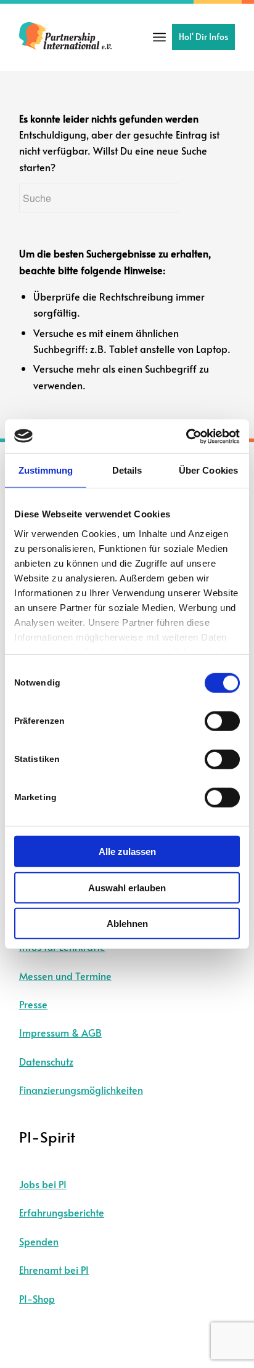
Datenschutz (46, 1061)
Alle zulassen (127, 851)
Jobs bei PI (43, 1184)
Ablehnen (127, 923)
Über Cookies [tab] (208, 470)
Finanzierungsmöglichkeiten (81, 1089)
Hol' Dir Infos (203, 36)
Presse (33, 1004)
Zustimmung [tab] (45, 470)
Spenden (39, 1241)
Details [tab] (127, 470)
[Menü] (159, 37)
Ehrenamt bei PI (54, 1269)
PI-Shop (37, 1298)
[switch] (222, 721)
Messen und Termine (65, 975)
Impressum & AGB (60, 1032)
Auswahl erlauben (127, 887)
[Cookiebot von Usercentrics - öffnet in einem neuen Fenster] (186, 436)
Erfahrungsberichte (61, 1212)
